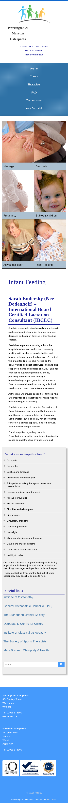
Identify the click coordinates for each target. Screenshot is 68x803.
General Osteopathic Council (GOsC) (27, 606)
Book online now (34, 54)
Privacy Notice (34, 793)
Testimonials (34, 100)
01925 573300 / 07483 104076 (34, 46)
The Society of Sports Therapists (25, 641)
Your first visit (34, 108)
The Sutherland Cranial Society (24, 614)
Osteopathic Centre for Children (24, 623)
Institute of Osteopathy (18, 597)
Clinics (34, 76)
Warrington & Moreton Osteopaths (34, 14)
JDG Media (51, 800)
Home (34, 68)
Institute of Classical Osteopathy (24, 632)
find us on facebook (34, 50)
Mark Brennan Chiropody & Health (26, 650)
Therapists (34, 84)
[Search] (61, 664)
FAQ (34, 92)
